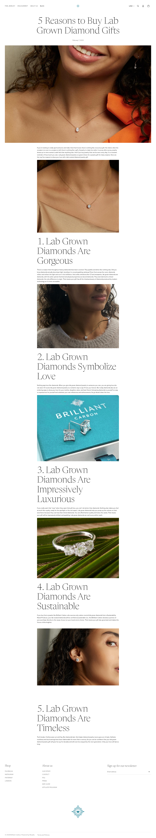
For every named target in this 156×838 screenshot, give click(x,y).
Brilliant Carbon (15, 835)
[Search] (138, 6)
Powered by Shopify (27, 835)
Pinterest (9, 778)
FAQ (43, 778)
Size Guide (46, 784)
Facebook (9, 771)
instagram (9, 774)
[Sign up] (149, 772)
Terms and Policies (43, 835)
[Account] (143, 6)
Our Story (46, 771)
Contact (45, 774)
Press (44, 781)
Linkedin (8, 781)
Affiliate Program (49, 787)
